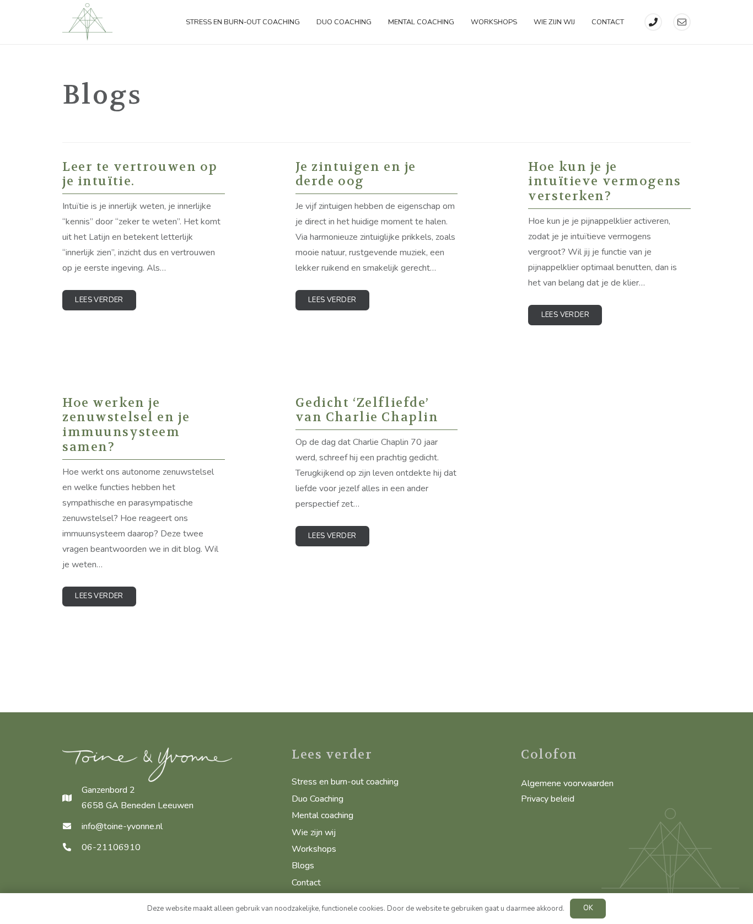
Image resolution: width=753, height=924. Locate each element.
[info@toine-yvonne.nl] (72, 826)
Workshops (314, 849)
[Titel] (653, 22)
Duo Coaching (317, 799)
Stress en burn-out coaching (345, 782)
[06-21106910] (72, 847)
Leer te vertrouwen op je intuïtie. (140, 174)
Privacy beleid (547, 799)
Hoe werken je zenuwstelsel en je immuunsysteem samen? (126, 425)
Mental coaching (322, 815)
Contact (306, 883)
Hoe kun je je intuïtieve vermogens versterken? (604, 182)
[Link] (87, 22)
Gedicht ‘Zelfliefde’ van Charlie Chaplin (367, 410)
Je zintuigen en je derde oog (355, 174)
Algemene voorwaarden (567, 783)
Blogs (303, 865)
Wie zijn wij (314, 832)
